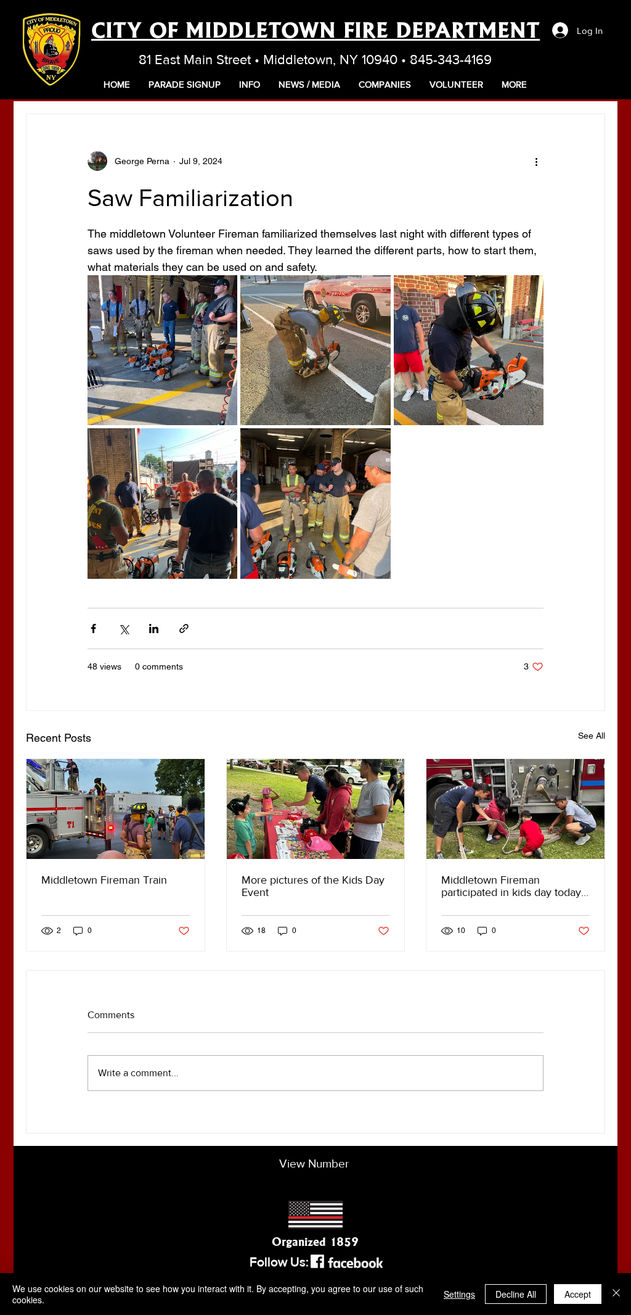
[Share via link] (184, 628)
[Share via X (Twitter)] (123, 628)
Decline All (515, 1294)
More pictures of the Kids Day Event (313, 886)
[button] (249, 84)
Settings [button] (459, 1294)
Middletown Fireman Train (104, 880)
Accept (577, 1294)
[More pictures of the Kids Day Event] (316, 809)
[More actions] (536, 161)
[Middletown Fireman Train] (115, 809)
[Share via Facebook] (93, 628)
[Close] (616, 1294)
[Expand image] (162, 350)
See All (591, 735)
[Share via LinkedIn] (154, 628)
